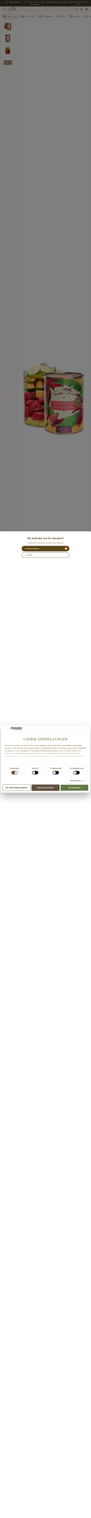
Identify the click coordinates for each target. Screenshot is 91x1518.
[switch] (35, 772)
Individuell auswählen (45, 788)
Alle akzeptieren (74, 788)
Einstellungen (75, 781)
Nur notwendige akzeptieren (17, 788)
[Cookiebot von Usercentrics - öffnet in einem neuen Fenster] (12, 728)
